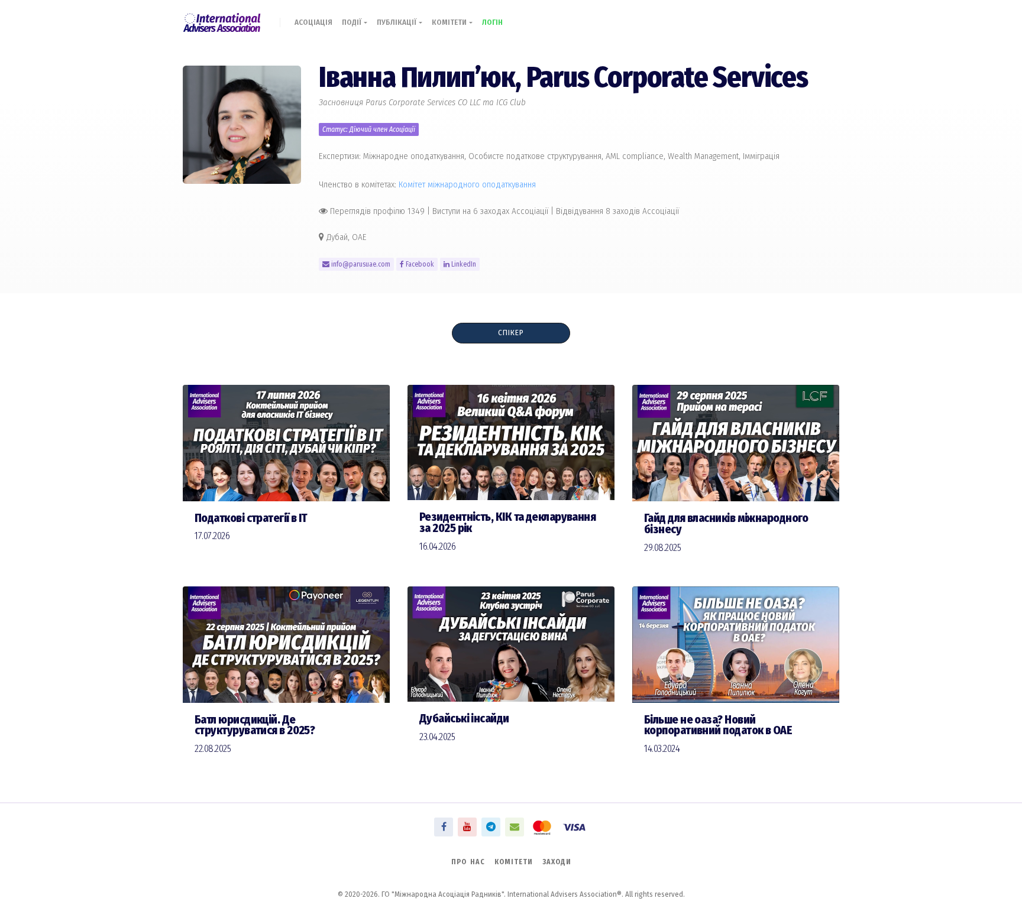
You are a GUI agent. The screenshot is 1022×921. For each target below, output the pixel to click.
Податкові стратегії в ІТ (251, 518)
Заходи (556, 862)
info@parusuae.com (359, 264)
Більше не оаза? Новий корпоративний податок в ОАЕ (718, 725)
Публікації (398, 22)
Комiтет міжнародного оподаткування (467, 184)
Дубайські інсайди (464, 718)
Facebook (419, 264)
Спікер (511, 333)
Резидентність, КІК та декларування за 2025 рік (507, 522)
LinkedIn (462, 264)
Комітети (450, 22)
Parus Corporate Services (667, 77)
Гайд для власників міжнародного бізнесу (726, 523)
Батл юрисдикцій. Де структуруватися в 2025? (255, 725)
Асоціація (313, 22)
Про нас (468, 862)
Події (353, 22)
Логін (492, 22)
